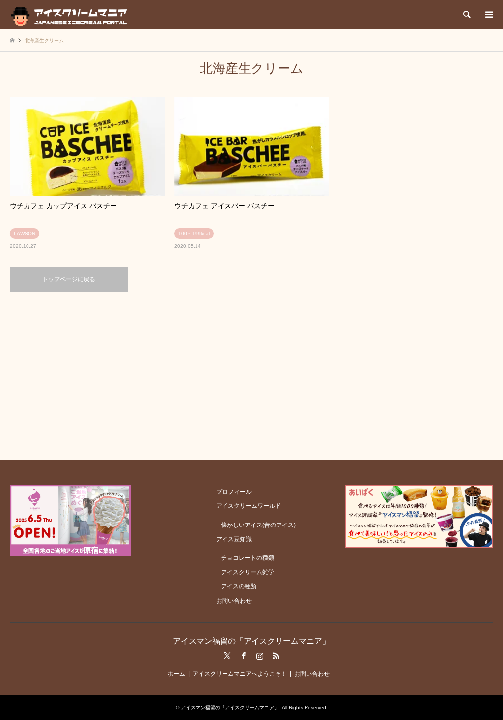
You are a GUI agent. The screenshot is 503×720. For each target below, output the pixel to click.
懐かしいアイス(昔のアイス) (258, 525)
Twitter (227, 655)
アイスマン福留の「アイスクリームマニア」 (251, 641)
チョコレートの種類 (247, 557)
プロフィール (234, 491)
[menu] (488, 14)
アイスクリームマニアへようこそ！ (240, 673)
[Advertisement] (251, 375)
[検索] (466, 14)
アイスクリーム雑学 (247, 572)
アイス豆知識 (234, 539)
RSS (276, 655)
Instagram (259, 655)
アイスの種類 (238, 586)
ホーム (176, 673)
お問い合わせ (234, 600)
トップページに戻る (68, 279)
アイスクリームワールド (248, 505)
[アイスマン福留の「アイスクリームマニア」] (71, 14)
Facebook (243, 655)
